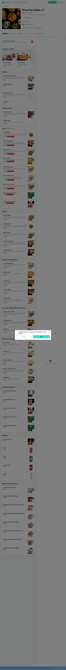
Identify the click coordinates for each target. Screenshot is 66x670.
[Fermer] (49, 332)
